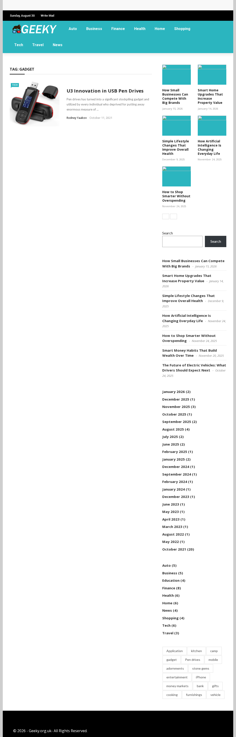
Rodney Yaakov (77, 118)
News (57, 45)
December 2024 (175, 466)
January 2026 (173, 391)
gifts (215, 686)
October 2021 (174, 549)
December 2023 (175, 496)
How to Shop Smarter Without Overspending (176, 196)
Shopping (182, 29)
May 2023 (170, 511)
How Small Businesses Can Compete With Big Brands (62, 5)
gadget (171, 660)
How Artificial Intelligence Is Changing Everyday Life (209, 147)
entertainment (177, 677)
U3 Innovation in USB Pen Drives (105, 91)
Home (160, 29)
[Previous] (165, 216)
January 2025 (173, 459)
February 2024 (174, 481)
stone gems (200, 668)
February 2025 (174, 451)
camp (214, 651)
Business (94, 29)
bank (200, 686)
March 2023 (172, 526)
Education (171, 580)
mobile (213, 660)
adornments (175, 668)
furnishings (194, 695)
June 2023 (170, 504)
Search (167, 233)
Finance (118, 29)
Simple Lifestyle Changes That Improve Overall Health (175, 147)
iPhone (201, 677)
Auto (73, 29)
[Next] (173, 216)
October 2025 (174, 414)
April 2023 (171, 519)
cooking (172, 695)
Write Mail (47, 15)
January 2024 (173, 489)
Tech (18, 45)
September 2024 (176, 474)
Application (174, 651)
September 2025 (176, 421)
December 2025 (175, 399)
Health (139, 29)
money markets (177, 686)
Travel (38, 45)
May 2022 (170, 541)
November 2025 (176, 406)
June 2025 (170, 444)
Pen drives (192, 660)
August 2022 (173, 534)
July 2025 (170, 436)
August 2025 (173, 429)
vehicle (215, 695)
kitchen (196, 651)
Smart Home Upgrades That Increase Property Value (210, 96)
